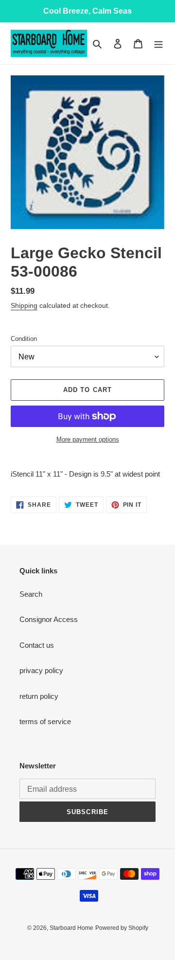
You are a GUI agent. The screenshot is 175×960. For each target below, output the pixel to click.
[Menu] (158, 43)
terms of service (45, 721)
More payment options (87, 439)
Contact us (36, 645)
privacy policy (41, 670)
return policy (38, 696)
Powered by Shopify (121, 927)
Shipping (24, 305)
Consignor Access (48, 619)
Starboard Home (71, 927)
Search (30, 594)
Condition (24, 338)
